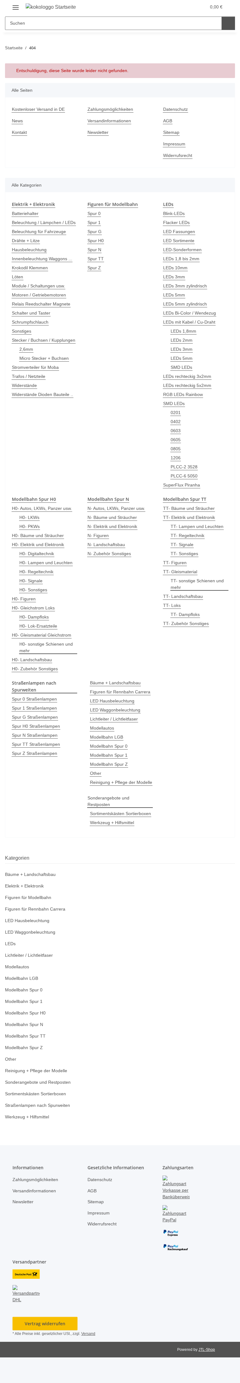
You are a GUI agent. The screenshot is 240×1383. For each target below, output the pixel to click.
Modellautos (103, 734)
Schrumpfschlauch (31, 328)
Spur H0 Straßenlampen (37, 725)
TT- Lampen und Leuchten (198, 526)
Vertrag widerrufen (45, 1349)
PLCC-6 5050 (183, 476)
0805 (176, 449)
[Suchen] (228, 23)
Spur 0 (94, 213)
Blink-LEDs (174, 213)
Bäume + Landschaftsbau (116, 682)
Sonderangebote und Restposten (110, 820)
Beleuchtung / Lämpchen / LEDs (39, 225)
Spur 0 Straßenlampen (35, 698)
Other (96, 779)
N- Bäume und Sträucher (114, 517)
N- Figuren (99, 535)
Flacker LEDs (176, 222)
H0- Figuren (24, 598)
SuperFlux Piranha (182, 485)
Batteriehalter (26, 213)
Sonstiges (22, 337)
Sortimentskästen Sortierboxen (120, 839)
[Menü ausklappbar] (15, 5)
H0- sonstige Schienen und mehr (47, 647)
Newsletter (99, 132)
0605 (176, 439)
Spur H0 (96, 240)
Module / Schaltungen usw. (40, 292)
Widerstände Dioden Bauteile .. (42, 410)
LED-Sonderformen (183, 249)
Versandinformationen (111, 121)
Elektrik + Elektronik (25, 912)
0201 (176, 412)
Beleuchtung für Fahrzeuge (40, 238)
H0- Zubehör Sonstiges (35, 668)
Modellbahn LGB (107, 743)
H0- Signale (31, 580)
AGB (167, 121)
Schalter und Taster (32, 319)
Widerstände (25, 398)
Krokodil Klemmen (31, 274)
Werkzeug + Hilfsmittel (113, 848)
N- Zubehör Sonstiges (110, 553)
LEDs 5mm (174, 295)
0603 (176, 430)
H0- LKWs (29, 517)
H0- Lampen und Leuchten (47, 562)
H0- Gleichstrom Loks (34, 607)
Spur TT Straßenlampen (37, 743)
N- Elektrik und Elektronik (114, 526)
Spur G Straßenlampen (36, 716)
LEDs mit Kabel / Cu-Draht (190, 322)
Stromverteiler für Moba (37, 380)
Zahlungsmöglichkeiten (112, 109)
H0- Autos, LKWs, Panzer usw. (42, 508)
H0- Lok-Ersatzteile (38, 625)
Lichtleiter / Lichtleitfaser (116, 725)
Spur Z (94, 268)
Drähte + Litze (26, 247)
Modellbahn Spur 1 (110, 761)
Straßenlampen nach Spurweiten (39, 1131)
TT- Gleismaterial (181, 571)
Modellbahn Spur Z (110, 770)
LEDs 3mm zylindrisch (186, 286)
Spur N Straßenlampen (36, 734)
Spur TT (96, 258)
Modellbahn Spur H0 (26, 1039)
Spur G (95, 231)
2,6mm (26, 362)
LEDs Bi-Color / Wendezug (190, 313)
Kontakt (20, 132)
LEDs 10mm (175, 268)
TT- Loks (171, 605)
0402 (176, 421)
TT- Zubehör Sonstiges (186, 623)
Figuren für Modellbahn (30, 923)
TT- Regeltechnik (188, 535)
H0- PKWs (29, 526)
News (17, 121)
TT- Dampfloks (185, 614)
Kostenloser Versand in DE (39, 109)
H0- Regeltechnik (37, 571)
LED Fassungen (179, 231)
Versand (90, 1359)
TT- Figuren (175, 562)
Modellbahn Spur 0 (110, 752)
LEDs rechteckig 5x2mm (187, 385)
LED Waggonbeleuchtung (116, 716)
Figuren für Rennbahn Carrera (119, 698)
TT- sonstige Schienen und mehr (198, 583)
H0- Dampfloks (34, 616)
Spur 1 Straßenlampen (35, 707)
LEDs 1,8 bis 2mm (181, 258)
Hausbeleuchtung (30, 256)
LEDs (10, 969)
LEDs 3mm (174, 277)
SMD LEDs (181, 367)
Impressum (175, 144)
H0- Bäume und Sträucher (39, 535)
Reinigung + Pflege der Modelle (111, 798)
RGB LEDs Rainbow (182, 394)
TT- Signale (182, 544)
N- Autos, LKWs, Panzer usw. (117, 508)
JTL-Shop (207, 1375)
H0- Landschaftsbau (33, 659)
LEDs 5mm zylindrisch (186, 304)
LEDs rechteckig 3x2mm (187, 376)
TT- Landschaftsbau (183, 596)
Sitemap (171, 132)
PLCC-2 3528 (183, 467)
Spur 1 (94, 222)
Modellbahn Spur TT (26, 1062)
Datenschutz (176, 109)
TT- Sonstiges (184, 553)
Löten (17, 283)
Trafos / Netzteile (30, 389)
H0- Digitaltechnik (38, 553)
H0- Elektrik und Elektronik (39, 544)
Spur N (95, 249)
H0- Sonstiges (33, 589)
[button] (177, 7)
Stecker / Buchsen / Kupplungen (32, 350)
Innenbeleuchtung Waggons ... (44, 265)
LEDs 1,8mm (183, 331)
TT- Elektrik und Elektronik (190, 517)
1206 (176, 458)
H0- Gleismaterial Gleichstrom (43, 635)
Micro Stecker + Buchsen (45, 371)
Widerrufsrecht (179, 156)
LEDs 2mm (181, 340)
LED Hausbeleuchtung (113, 707)
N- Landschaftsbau (107, 544)
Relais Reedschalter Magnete (42, 310)
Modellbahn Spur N (25, 1050)
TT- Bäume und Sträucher (190, 508)
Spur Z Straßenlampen (35, 752)
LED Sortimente (179, 240)
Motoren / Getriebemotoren (41, 301)
